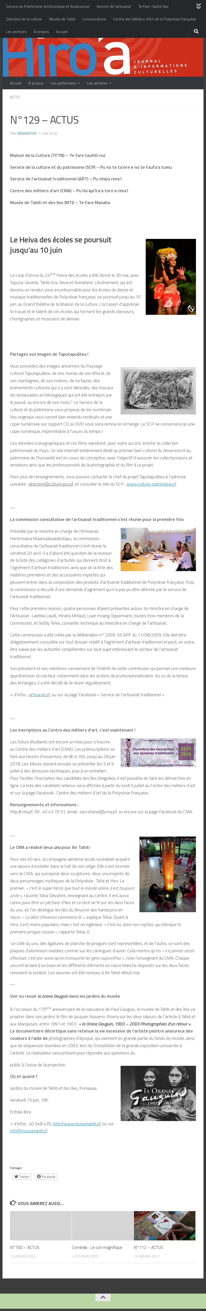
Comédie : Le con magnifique (97, 1247)
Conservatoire (94, 19)
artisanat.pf (39, 694)
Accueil (62, 32)
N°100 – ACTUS (24, 1247)
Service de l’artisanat (113, 6)
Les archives (16, 32)
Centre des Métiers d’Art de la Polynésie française (154, 19)
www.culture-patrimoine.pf (151, 484)
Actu (15, 97)
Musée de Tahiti (62, 19)
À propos (41, 32)
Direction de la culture (24, 19)
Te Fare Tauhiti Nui (153, 6)
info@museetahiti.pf (28, 1130)
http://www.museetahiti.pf (76, 1123)
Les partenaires (63, 83)
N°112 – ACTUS (148, 1247)
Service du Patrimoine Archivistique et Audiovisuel (47, 6)
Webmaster (27, 133)
